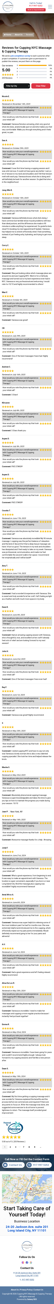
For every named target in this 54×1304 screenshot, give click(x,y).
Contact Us (15, 1165)
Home (8, 35)
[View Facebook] (27, 1262)
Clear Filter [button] (41, 86)
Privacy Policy (26, 1290)
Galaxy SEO (32, 1299)
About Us (19, 35)
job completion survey (20, 56)
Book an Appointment (36, 10)
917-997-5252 (35, 6)
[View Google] (31, 1262)
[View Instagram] (23, 1262)
